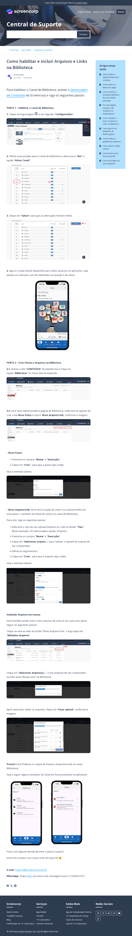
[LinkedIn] (15, 886)
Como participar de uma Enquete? (111, 162)
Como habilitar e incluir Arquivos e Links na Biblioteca (111, 121)
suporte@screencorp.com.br (31, 869)
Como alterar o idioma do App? (109, 86)
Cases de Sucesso (74, 919)
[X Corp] (11, 886)
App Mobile (26, 50)
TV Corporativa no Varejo (77, 916)
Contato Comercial (44, 923)
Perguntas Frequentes (43, 50)
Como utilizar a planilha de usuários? (112, 140)
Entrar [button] (121, 11)
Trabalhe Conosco (15, 916)
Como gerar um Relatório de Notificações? (110, 131)
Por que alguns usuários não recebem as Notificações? (109, 109)
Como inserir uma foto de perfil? (110, 154)
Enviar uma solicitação (104, 11)
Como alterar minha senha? (111, 147)
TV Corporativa (43, 919)
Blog (9, 919)
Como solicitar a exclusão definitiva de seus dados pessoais (111, 96)
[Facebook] (8, 886)
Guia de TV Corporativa (76, 923)
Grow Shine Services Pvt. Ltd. (27, 931)
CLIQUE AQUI (81, 2)
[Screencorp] (22, 13)
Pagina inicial (84, 11)
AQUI (30, 876)
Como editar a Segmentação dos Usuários (111, 77)
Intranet (40, 916)
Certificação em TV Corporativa (20, 923)
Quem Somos (13, 912)
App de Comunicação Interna (78, 912)
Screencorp (14, 50)
